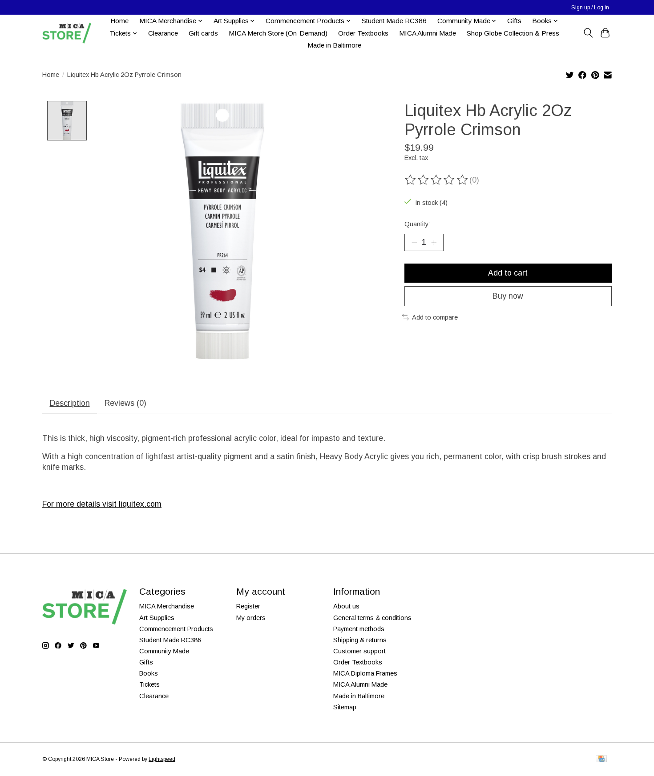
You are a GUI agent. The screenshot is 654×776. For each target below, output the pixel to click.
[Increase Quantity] (434, 242)
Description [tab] (70, 403)
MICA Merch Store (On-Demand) (278, 33)
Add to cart (508, 272)
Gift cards (203, 33)
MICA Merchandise (166, 606)
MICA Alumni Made (427, 33)
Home (119, 20)
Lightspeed (162, 759)
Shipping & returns (360, 640)
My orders (251, 617)
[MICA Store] (66, 33)
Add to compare (435, 317)
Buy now (508, 296)
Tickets (149, 684)
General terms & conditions (372, 617)
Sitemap (344, 707)
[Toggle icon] (587, 33)
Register (248, 606)
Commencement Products (176, 628)
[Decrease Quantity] (414, 242)
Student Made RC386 (394, 20)
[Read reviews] (436, 180)
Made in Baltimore (334, 45)
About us (346, 606)
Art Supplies (156, 617)
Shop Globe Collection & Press (513, 33)
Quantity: (417, 224)
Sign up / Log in (590, 7)
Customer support (359, 651)
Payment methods (358, 628)
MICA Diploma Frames (365, 673)
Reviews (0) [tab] (125, 403)
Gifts (514, 20)
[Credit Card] (601, 759)
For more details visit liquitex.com (101, 504)
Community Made (164, 651)
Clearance (163, 33)
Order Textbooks (363, 33)
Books (148, 673)
